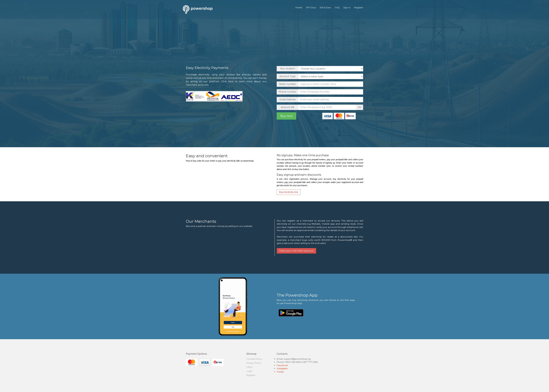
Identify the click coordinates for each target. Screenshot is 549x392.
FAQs (249, 367)
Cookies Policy (254, 359)
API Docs (311, 7)
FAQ (337, 7)
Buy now (286, 116)
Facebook (282, 365)
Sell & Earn (325, 7)
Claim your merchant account (296, 250)
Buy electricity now (288, 192)
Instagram (282, 368)
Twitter (280, 371)
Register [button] (358, 7)
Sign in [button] (346, 7)
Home (298, 7)
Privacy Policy (253, 363)
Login (249, 371)
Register (250, 375)
